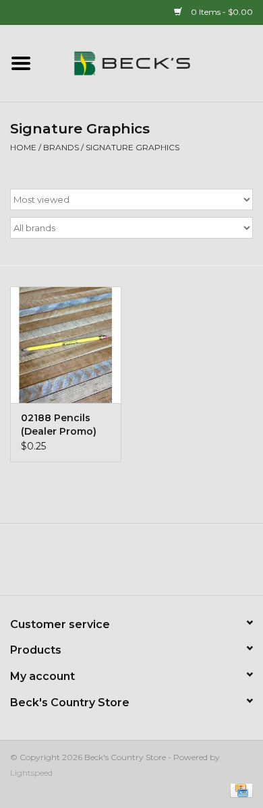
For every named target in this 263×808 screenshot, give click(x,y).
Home (23, 147)
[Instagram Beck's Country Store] (168, 564)
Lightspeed (31, 773)
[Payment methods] (239, 789)
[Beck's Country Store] (152, 63)
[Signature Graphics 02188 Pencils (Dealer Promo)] (65, 344)
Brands (61, 147)
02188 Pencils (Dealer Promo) (58, 424)
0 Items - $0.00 (221, 12)
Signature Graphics (132, 147)
